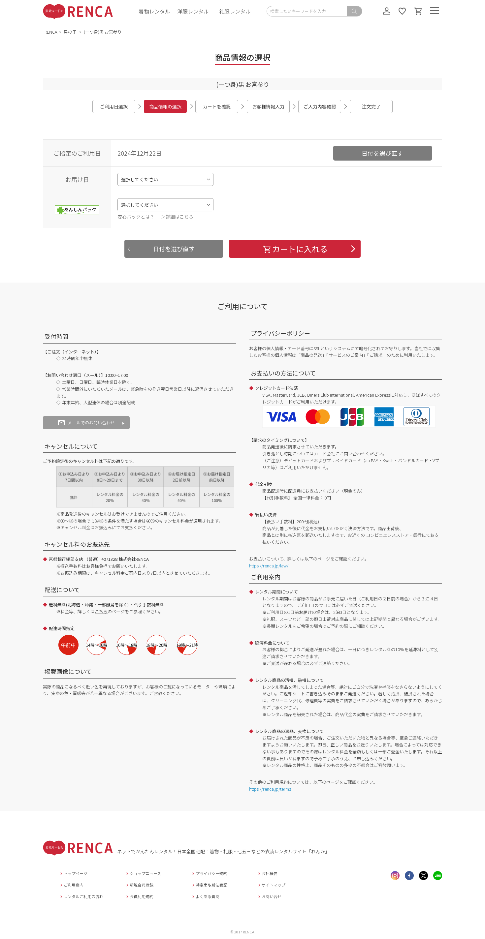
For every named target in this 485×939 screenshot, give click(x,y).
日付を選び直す (382, 153)
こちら (101, 611)
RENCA (51, 32)
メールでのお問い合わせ (91, 422)
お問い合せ (271, 896)
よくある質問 (207, 896)
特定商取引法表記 (211, 885)
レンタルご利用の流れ (83, 896)
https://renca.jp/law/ (268, 565)
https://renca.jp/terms (270, 789)
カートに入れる (300, 249)
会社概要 (269, 873)
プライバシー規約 (211, 873)
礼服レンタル (235, 11)
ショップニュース (145, 873)
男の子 (71, 32)
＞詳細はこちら (177, 216)
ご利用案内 (73, 885)
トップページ (75, 873)
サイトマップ (273, 885)
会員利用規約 (141, 896)
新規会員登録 (141, 885)
